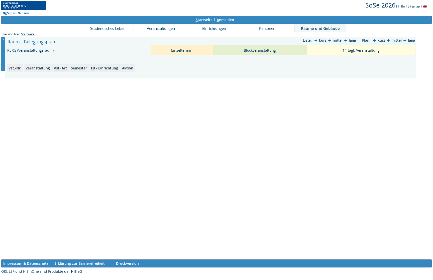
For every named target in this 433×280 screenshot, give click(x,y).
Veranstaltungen (161, 28)
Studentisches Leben (108, 28)
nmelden (225, 19)
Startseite (28, 34)
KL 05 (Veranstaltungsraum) (31, 50)
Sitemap (414, 6)
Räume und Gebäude (320, 28)
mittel (396, 40)
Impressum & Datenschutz (25, 263)
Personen (267, 28)
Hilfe (401, 6)
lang (352, 40)
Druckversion (127, 263)
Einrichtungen (214, 28)
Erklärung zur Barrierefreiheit (79, 263)
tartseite (204, 19)
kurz (323, 40)
